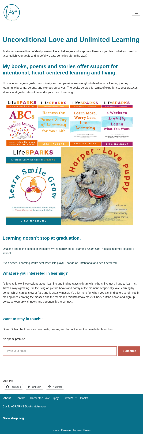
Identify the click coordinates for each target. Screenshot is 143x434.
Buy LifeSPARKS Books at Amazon (25, 406)
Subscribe (129, 350)
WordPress (84, 430)
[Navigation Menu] (136, 13)
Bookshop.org (13, 418)
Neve (55, 430)
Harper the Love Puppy (44, 398)
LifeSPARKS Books (75, 398)
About (7, 398)
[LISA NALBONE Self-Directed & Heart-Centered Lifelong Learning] (12, 12)
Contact (20, 398)
